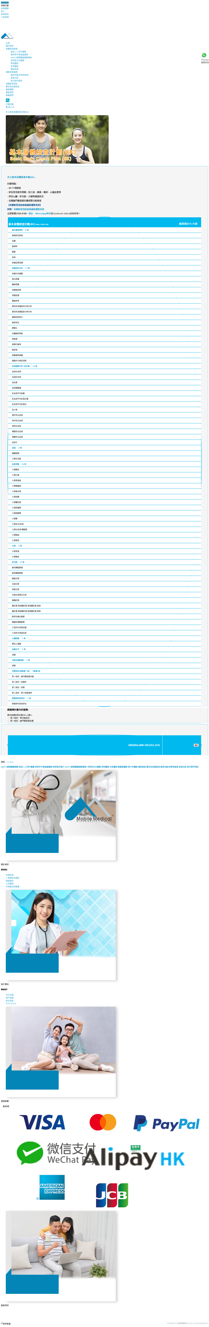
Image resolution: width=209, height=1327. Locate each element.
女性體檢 (14, 66)
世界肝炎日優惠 (17, 60)
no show (10, 762)
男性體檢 (14, 63)
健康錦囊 (5, 3)
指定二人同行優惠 (18, 52)
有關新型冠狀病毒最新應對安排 (29, 209)
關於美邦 (10, 46)
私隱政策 (10, 875)
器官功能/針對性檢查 (20, 75)
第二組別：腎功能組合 (20, 718)
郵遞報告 (10, 881)
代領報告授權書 (12, 887)
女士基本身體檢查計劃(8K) (17, 112)
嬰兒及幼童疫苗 (12, 87)
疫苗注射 (14, 78)
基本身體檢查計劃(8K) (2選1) (19, 715)
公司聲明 (10, 884)
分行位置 (10, 995)
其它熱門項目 (16, 81)
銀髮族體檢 (122, 767)
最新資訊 (10, 92)
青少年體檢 (133, 767)
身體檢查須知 (11, 84)
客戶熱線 (10, 998)
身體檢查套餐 (11, 49)
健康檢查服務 (11, 72)
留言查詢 (10, 1001)
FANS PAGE (11, 1003)
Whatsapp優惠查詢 (205, 61)
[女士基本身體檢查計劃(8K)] (57, 163)
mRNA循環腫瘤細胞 (10, 767)
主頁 (8, 43)
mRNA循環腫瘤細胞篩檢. (21, 58)
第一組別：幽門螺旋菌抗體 (22, 721)
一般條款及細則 (12, 878)
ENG (13, 107)
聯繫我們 (10, 95)
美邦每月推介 (58, 767)
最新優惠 (10, 89)
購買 (196, 745)
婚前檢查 (14, 69)
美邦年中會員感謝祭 (19, 55)
